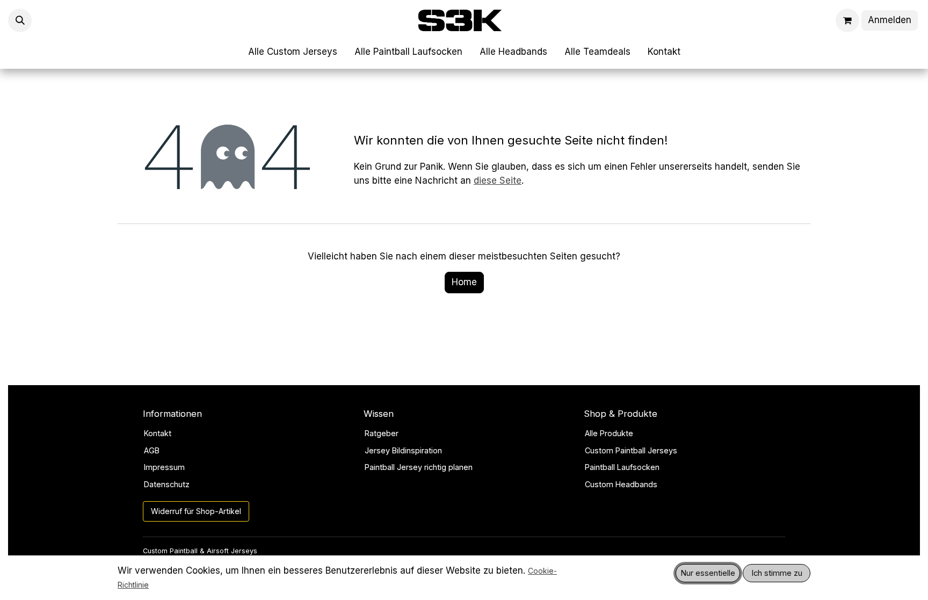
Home (464, 282)
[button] (20, 20)
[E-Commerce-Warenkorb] (847, 20)
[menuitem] (293, 52)
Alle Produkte (609, 433)
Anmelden (889, 20)
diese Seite (497, 180)
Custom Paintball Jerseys (631, 450)
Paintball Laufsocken (622, 467)
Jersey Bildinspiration (403, 450)
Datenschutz (167, 484)
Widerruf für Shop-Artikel (196, 511)
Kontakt (157, 433)
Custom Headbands (621, 484)
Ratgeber (381, 433)
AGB (152, 450)
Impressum (164, 467)
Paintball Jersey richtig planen (419, 467)
